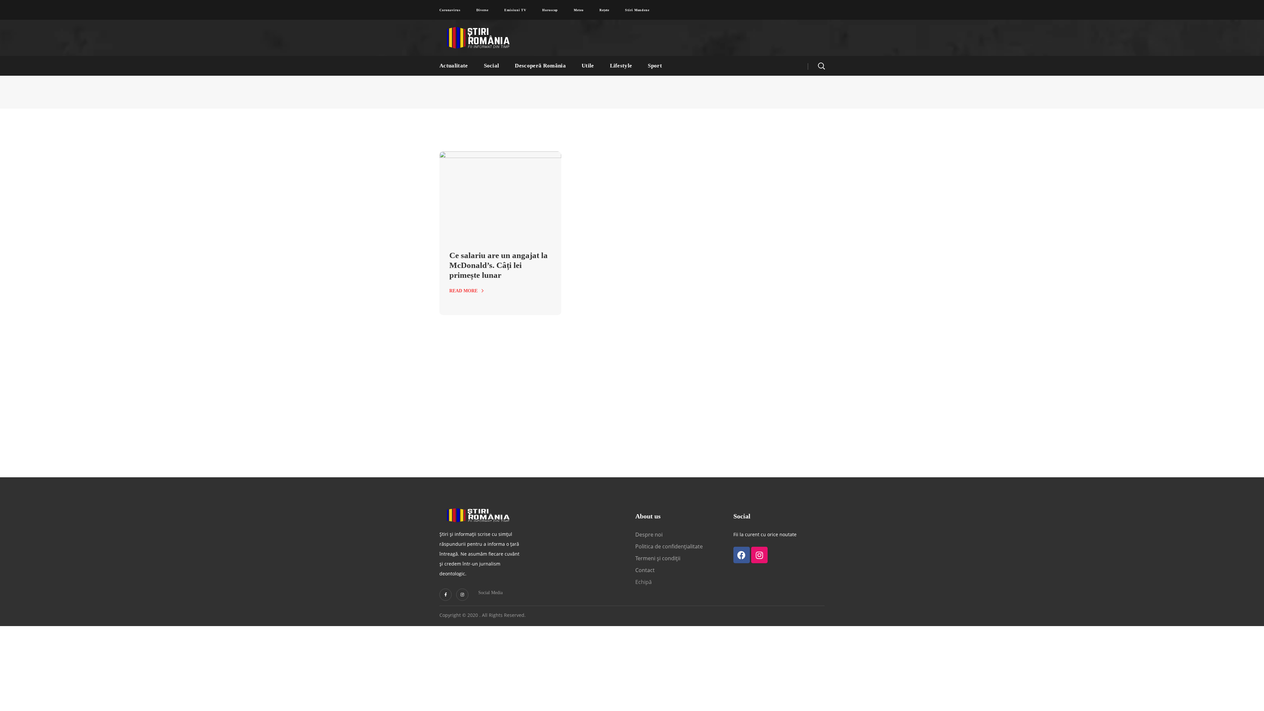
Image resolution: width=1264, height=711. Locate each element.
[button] (821, 65)
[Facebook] (741, 555)
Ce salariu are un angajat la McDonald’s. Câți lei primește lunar (498, 265)
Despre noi (649, 534)
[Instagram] (462, 595)
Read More (463, 290)
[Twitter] (445, 595)
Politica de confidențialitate (669, 546)
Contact (645, 570)
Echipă (643, 582)
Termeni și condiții (657, 558)
